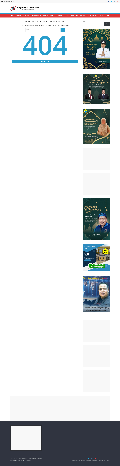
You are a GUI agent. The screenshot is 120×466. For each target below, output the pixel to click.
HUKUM (45, 15)
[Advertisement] (96, 159)
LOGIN (101, 15)
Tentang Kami (102, 460)
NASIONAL (18, 15)
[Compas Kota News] (12, 15)
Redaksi (83, 460)
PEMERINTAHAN (36, 15)
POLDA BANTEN (92, 15)
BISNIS (67, 15)
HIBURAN (82, 15)
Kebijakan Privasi (76, 460)
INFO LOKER (74, 15)
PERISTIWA (26, 15)
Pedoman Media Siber (91, 460)
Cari (84, 21)
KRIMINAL (60, 15)
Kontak (108, 460)
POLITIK (52, 15)
